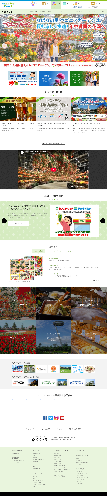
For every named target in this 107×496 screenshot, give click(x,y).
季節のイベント (36, 453)
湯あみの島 (79, 481)
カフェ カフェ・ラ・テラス (60, 467)
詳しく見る (19, 217)
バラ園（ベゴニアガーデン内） (40, 484)
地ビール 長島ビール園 (59, 465)
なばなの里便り (79, 464)
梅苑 (34, 478)
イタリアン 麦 (57, 459)
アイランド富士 (92, 11)
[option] (53, 116)
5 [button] (56, 95)
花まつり (35, 455)
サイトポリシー (59, 429)
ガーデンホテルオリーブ (82, 477)
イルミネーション (37, 461)
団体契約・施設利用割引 (75, 429)
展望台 (34, 486)
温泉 (63, 11)
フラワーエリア (69, 11)
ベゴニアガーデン (37, 482)
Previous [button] (4, 220)
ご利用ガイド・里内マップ (18, 460)
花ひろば (35, 476)
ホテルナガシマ (102, 7)
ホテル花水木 (88, 7)
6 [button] (57, 199)
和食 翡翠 (56, 453)
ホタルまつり (36, 457)
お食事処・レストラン (81, 11)
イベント (57, 11)
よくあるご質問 (46, 429)
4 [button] (55, 95)
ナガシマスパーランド (82, 473)
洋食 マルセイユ (58, 457)
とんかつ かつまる (58, 461)
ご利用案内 (42, 11)
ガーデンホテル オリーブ (95, 7)
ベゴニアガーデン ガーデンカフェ (62, 469)
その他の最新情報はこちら (53, 144)
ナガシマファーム (81, 483)
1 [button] (51, 66)
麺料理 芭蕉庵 (57, 463)
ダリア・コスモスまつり (38, 459)
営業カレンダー (15, 453)
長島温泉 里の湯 (36, 468)
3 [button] (55, 66)
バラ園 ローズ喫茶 (58, 471)
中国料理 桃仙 (57, 455)
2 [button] (53, 66)
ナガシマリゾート (80, 471)
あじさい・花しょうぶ (38, 480)
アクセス (50, 11)
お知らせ (78, 458)
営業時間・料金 (33, 11)
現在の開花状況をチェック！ (82, 460)
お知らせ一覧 (96, 280)
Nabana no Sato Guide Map (82, 462)
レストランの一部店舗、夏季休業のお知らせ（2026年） (64, 276)
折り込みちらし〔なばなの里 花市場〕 (59, 260)
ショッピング (102, 11)
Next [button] (102, 220)
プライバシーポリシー (31, 429)
